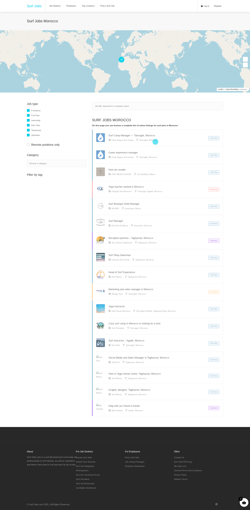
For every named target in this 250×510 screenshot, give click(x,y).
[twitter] (221, 504)
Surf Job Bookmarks (85, 483)
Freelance (36, 110)
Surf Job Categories (85, 466)
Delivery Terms (181, 479)
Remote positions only (45, 144)
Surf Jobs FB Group (183, 462)
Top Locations (88, 6)
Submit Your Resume (85, 462)
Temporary (36, 130)
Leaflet (220, 89)
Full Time (35, 115)
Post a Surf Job (107, 6)
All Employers (82, 470)
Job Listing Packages (134, 462)
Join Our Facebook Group (88, 475)
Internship (35, 120)
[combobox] (56, 163)
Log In (206, 6)
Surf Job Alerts (82, 479)
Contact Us (179, 457)
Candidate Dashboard (86, 488)
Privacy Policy (180, 475)
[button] (245, 59)
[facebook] (216, 504)
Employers (71, 6)
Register (217, 6)
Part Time (35, 125)
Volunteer (35, 135)
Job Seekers (55, 6)
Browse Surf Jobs (84, 457)
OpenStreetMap (232, 89)
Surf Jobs (34, 6)
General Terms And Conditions (188, 470)
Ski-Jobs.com (180, 466)
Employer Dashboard (134, 466)
